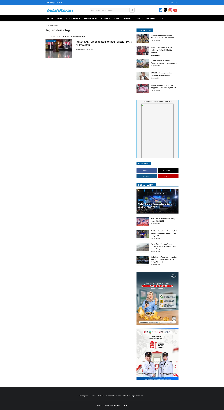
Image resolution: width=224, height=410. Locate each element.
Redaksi (93, 396)
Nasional (127, 18)
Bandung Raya (90, 18)
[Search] (132, 10)
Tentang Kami (83, 396)
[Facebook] (160, 10)
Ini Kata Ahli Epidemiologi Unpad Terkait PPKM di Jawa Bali (104, 43)
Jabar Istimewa (72, 18)
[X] (165, 10)
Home (47, 25)
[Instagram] (170, 10)
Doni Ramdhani (80, 49)
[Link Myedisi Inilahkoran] (144, 133)
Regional (105, 18)
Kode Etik (101, 396)
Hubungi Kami (172, 2)
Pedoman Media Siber (113, 396)
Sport (139, 18)
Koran (50, 18)
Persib (59, 18)
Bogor (116, 18)
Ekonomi (150, 18)
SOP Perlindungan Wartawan (133, 396)
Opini (161, 18)
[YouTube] (175, 10)
